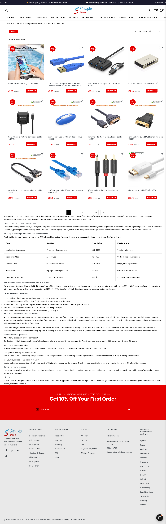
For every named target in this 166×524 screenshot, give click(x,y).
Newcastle (144, 483)
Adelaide (144, 449)
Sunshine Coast (146, 492)
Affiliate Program (88, 453)
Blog (57, 457)
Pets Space (34, 461)
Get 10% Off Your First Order (83, 398)
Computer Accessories (54, 23)
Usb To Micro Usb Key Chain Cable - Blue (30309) (65, 138)
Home (9, 23)
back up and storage (79, 370)
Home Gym (34, 466)
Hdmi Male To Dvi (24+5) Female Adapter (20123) (145, 138)
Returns (58, 440)
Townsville (144, 496)
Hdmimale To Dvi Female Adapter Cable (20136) (105, 138)
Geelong (143, 500)
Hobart (143, 479)
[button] (6, 10)
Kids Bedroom (35, 457)
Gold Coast (145, 466)
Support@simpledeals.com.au (119, 452)
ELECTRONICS (18, 23)
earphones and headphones (57, 370)
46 (96, 212)
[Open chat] (159, 517)
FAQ (57, 453)
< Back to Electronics (16, 39)
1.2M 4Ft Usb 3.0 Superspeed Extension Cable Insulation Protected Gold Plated (64, 84)
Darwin (143, 475)
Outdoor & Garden (37, 453)
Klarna (83, 444)
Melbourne (144, 453)
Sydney (143, 441)
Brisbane (143, 458)
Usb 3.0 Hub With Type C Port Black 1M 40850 (104, 84)
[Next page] (102, 212)
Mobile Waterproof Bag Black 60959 (23, 83)
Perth (142, 445)
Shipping (58, 444)
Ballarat (143, 505)
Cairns (143, 470)
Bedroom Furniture (37, 436)
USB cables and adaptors (103, 370)
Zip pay (84, 440)
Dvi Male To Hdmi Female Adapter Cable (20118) (25, 191)
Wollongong (145, 488)
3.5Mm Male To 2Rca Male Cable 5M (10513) (103, 191)
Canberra (144, 462)
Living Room (34, 440)
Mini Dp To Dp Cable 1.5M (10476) (142, 190)
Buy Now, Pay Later (89, 449)
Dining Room (34, 444)
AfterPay (84, 436)
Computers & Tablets (34, 23)
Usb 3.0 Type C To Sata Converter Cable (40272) (25, 138)
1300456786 (112, 448)
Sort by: (138, 31)
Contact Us (60, 449)
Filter (13, 31)
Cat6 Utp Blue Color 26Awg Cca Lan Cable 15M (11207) (65, 191)
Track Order (60, 436)
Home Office (34, 449)
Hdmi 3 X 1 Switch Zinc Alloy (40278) (143, 83)
